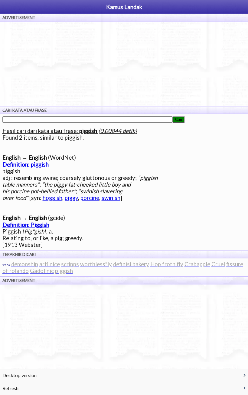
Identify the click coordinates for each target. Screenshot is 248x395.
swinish (111, 197)
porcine (89, 197)
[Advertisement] (124, 64)
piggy (71, 197)
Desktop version (19, 375)
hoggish (52, 197)
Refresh (10, 388)
